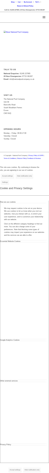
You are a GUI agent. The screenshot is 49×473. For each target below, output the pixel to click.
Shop (13, 2)
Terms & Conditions (10, 158)
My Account (28, 2)
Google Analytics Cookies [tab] (10, 340)
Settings (5, 182)
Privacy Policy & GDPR (35, 155)
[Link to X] (39, 161)
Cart (19, 2)
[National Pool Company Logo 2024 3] (20, 17)
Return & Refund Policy (25, 6)
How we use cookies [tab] (8, 202)
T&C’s (37, 2)
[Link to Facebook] (36, 161)
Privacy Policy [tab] (5, 444)
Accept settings (7, 176)
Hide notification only (24, 176)
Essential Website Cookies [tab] (10, 241)
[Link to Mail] (43, 161)
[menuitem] (13, 2)
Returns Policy (22, 158)
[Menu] (44, 17)
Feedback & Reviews (34, 158)
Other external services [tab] (9, 381)
